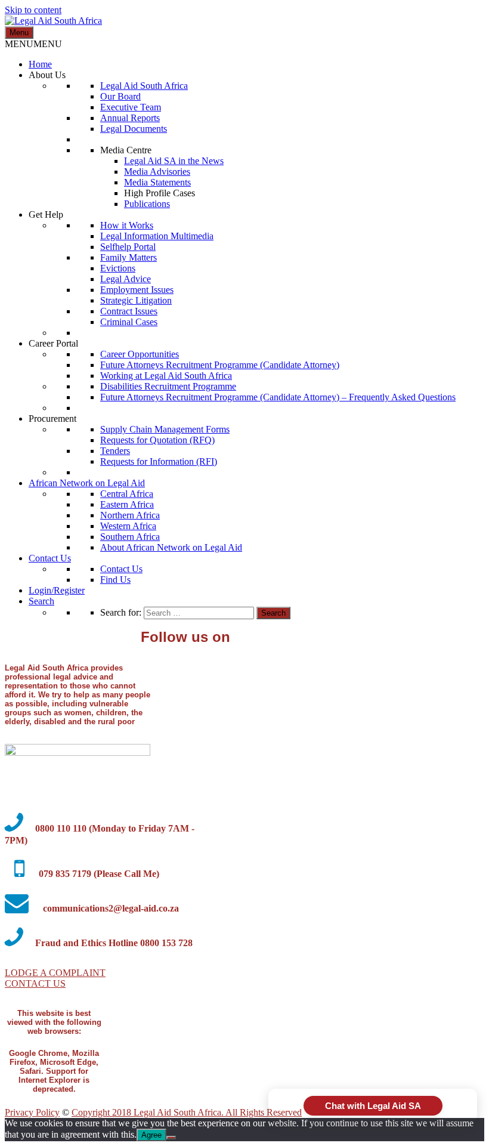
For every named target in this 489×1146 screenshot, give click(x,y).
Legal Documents (133, 128)
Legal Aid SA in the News (174, 161)
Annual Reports (130, 118)
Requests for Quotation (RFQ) (157, 440)
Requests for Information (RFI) (158, 461)
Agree (151, 1134)
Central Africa (126, 494)
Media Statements (157, 182)
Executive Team (130, 107)
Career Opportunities (139, 354)
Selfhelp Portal (128, 247)
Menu (19, 32)
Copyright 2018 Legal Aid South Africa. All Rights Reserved (187, 1112)
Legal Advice (125, 279)
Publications (147, 204)
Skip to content (33, 10)
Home (40, 64)
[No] (171, 1137)
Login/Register (57, 590)
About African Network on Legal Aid (171, 547)
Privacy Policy (32, 1112)
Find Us (115, 579)
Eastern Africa (127, 504)
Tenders (115, 451)
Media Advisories (157, 171)
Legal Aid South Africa (144, 86)
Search (41, 601)
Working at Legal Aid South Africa (166, 375)
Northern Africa (130, 515)
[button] (33, 44)
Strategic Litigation (136, 300)
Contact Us (50, 558)
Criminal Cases (128, 322)
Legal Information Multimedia (156, 236)
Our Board (120, 96)
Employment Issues (137, 290)
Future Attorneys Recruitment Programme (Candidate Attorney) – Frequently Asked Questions (278, 397)
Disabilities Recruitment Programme (168, 386)
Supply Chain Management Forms (165, 429)
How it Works (126, 225)
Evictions (117, 268)
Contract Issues (128, 311)
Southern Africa (130, 537)
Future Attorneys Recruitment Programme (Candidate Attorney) (219, 365)
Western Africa (128, 526)
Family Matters (128, 257)
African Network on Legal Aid (87, 483)
